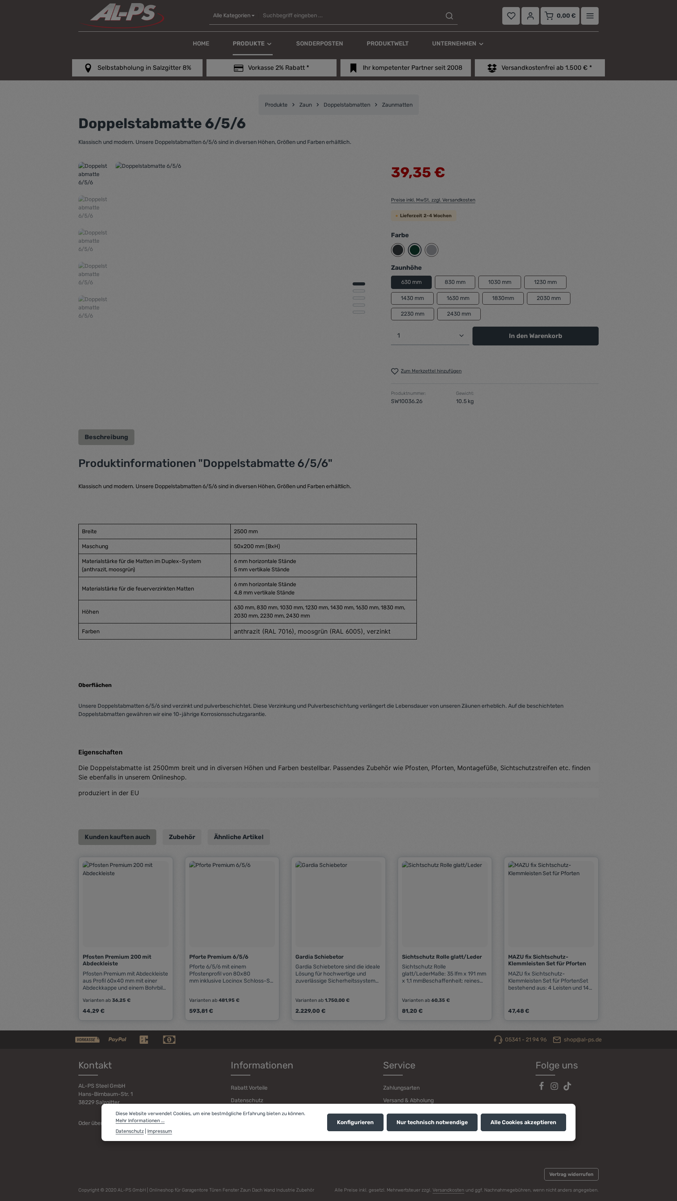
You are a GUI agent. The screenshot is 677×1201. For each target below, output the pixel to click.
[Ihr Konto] (530, 16)
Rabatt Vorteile (249, 1088)
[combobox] (349, 16)
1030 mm (499, 282)
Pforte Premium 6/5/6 (218, 957)
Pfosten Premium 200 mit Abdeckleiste (117, 960)
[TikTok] (567, 1088)
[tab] (106, 437)
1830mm (503, 298)
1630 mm (458, 298)
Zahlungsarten (401, 1088)
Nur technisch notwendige (432, 1122)
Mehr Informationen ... (140, 1120)
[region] (227, 291)
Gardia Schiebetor (319, 957)
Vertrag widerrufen (571, 1174)
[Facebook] (542, 1088)
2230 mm (412, 314)
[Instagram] (555, 1088)
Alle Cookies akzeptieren (523, 1122)
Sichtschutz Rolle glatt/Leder (442, 957)
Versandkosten (448, 1190)
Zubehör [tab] (182, 837)
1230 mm (545, 282)
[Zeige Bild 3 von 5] (359, 298)
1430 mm (412, 298)
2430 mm (459, 314)
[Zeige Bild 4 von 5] (359, 305)
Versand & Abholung (408, 1100)
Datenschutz (247, 1100)
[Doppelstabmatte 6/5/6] (245, 291)
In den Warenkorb (535, 336)
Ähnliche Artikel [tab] (239, 837)
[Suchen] (449, 16)
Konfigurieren (355, 1122)
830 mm (455, 282)
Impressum (159, 1131)
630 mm (411, 282)
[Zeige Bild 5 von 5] (359, 312)
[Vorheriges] (328, 409)
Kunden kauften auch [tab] (117, 837)
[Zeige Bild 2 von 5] (359, 291)
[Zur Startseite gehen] (121, 15)
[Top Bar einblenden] (590, 16)
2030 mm (549, 298)
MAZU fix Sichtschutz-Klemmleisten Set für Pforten (547, 960)
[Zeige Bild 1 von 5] (359, 283)
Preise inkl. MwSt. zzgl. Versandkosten (433, 200)
